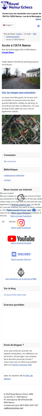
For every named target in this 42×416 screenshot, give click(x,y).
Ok (3, 221)
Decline (12, 221)
